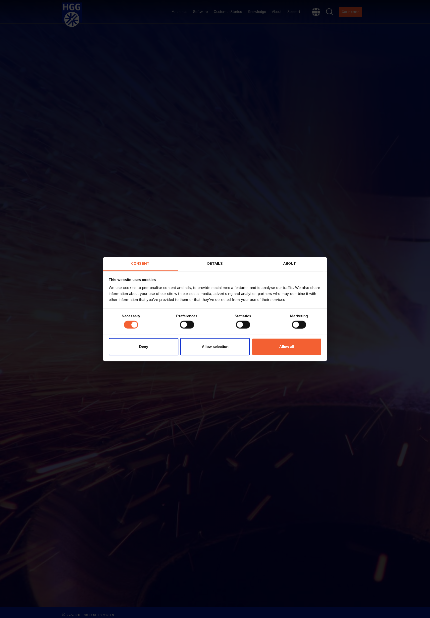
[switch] (187, 325)
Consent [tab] (140, 263)
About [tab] (289, 263)
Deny (143, 347)
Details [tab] (215, 263)
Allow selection (215, 347)
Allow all (286, 347)
